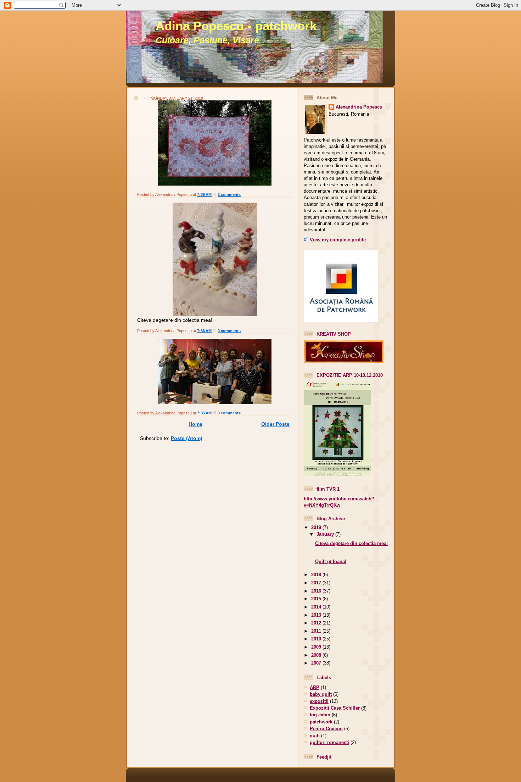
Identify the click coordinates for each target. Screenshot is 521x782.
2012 (317, 623)
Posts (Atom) (186, 438)
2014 (317, 607)
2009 (317, 647)
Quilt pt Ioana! (330, 561)
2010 (317, 638)
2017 (317, 582)
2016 (317, 591)
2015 (317, 598)
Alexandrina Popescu (359, 107)
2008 (317, 655)
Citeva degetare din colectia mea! (351, 543)
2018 (317, 574)
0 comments (229, 331)
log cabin (320, 714)
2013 (317, 615)
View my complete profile (338, 239)
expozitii (319, 701)
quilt (315, 735)
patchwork (321, 722)
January (325, 534)
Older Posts (275, 424)
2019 (317, 527)
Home (195, 424)
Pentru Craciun (326, 728)
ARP (314, 687)
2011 (317, 631)
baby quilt (321, 694)
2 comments (229, 194)
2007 (317, 663)
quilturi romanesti (329, 742)
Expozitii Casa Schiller (335, 708)
